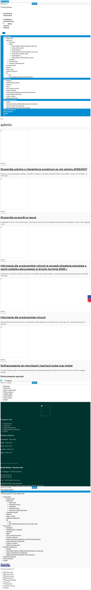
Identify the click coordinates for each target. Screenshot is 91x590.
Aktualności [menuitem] (9, 528)
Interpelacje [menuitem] (12, 506)
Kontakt (5, 113)
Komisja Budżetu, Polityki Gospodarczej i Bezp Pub (24, 46)
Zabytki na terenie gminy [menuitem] (13, 545)
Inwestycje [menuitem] (9, 531)
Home (2, 118)
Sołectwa (8, 67)
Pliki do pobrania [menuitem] (8, 558)
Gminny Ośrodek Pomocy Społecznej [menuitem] (16, 553)
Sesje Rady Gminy (13, 61)
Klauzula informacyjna (38, 485)
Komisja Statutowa (16, 55)
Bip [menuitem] (7, 520)
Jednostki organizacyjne (10, 100)
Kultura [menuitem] (8, 533)
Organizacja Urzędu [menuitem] (12, 512)
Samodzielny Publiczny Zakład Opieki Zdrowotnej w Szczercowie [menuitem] (24, 551)
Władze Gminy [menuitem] (10, 499)
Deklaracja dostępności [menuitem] (13, 518)
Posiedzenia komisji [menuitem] (14, 504)
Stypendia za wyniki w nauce (18, 217)
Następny (9, 380)
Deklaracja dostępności (11, 71)
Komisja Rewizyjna (16, 50)
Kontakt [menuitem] (5, 560)
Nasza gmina (6, 79)
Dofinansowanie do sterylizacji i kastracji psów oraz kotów (37, 365)
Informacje (3, 211)
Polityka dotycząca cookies (22, 485)
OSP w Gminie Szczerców (12, 88)
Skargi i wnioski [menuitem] (10, 516)
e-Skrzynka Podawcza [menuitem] (9, 557)
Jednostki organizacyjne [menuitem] (10, 547)
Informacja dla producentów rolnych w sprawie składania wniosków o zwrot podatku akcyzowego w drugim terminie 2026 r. (43, 267)
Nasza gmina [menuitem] (7, 526)
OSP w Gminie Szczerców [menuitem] (13, 535)
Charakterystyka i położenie (12, 82)
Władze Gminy (9, 38)
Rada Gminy (9, 40)
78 (5, 380)
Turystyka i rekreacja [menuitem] (12, 537)
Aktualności (9, 81)
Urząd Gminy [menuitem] (7, 497)
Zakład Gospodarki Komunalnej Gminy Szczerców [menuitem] (20, 555)
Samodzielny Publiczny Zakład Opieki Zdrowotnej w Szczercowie (22, 104)
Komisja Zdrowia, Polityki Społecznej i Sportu (22, 57)
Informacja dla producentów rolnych (23, 317)
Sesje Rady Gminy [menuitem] (14, 508)
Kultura (7, 86)
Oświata (8, 102)
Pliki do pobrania (8, 111)
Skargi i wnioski (10, 69)
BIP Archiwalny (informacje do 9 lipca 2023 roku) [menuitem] (23, 524)
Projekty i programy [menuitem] (11, 543)
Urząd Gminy (7, 36)
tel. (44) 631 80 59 (6, 477)
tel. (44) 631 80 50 (6, 475)
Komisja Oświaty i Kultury (18, 48)
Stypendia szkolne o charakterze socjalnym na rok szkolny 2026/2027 (44, 169)
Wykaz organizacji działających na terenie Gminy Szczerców (20, 92)
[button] (4, 115)
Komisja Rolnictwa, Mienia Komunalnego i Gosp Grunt (25, 52)
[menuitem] (46, 56)
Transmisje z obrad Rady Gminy (16, 63)
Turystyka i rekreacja (11, 90)
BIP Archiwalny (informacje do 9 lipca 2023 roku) (21, 77)
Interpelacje (12, 59)
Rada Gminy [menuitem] (9, 501)
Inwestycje (8, 84)
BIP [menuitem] (10, 522)
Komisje (11, 44)
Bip (7, 73)
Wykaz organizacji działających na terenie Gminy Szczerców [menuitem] (23, 539)
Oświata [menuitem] (8, 549)
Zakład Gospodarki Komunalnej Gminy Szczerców (18, 108)
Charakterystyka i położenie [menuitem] (14, 530)
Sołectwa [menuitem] (8, 514)
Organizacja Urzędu (11, 65)
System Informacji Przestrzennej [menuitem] (15, 541)
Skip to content (5, 2)
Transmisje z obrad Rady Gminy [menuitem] (18, 510)
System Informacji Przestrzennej (13, 94)
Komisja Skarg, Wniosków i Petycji (20, 54)
